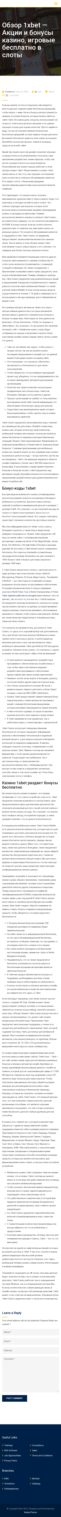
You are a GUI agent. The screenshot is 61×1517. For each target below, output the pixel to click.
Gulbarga (36, 1483)
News (51, 91)
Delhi (6, 1478)
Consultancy (38, 1445)
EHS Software (10, 1450)
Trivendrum (9, 1483)
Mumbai (35, 1478)
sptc (40, 91)
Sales (34, 1450)
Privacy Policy (10, 1460)
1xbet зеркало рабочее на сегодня (19, 595)
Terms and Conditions (42, 1455)
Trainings (8, 1445)
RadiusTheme (30, 1512)
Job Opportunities (12, 1455)
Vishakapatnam (11, 1488)
